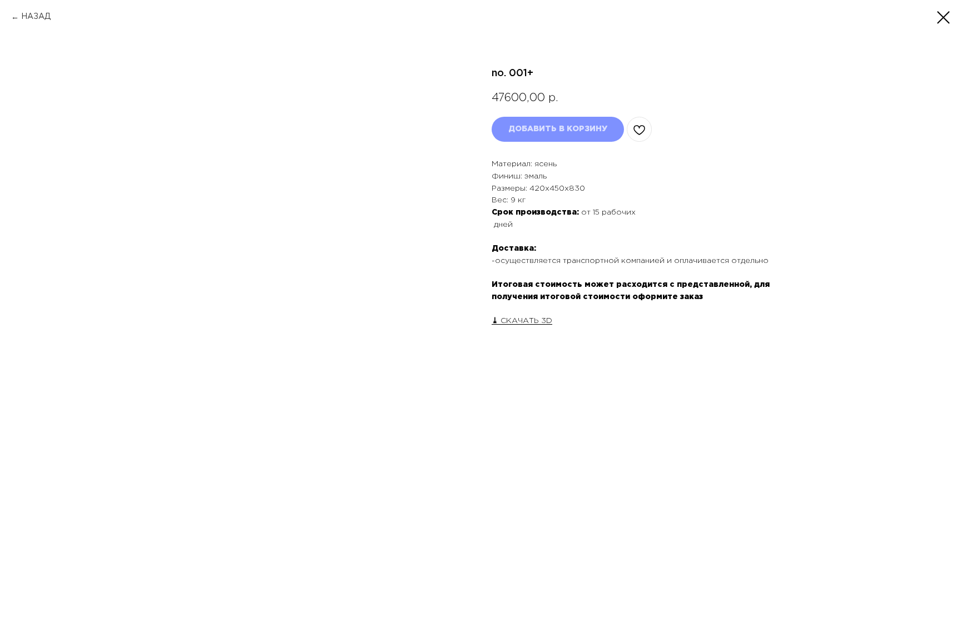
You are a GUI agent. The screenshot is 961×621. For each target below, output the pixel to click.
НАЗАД (36, 16)
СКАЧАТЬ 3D (525, 320)
